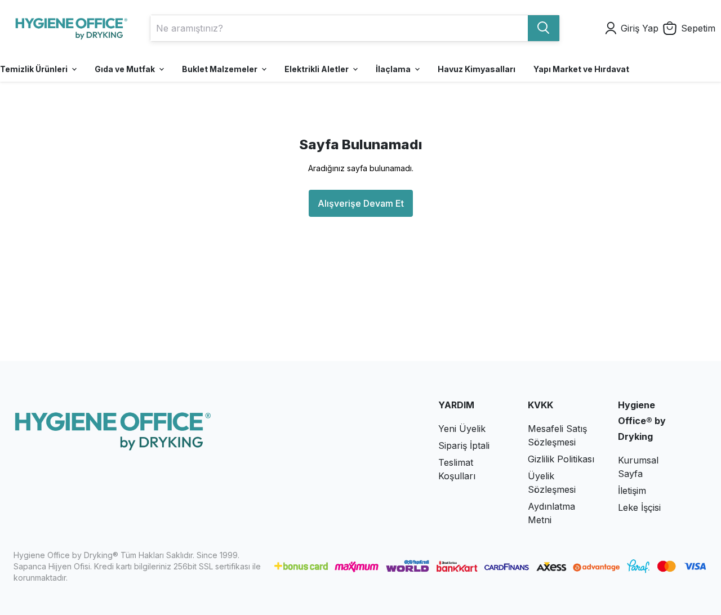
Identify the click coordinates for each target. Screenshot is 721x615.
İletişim (632, 490)
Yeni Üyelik (462, 428)
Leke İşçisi (639, 507)
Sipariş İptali (463, 445)
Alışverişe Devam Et (361, 203)
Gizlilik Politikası (561, 459)
